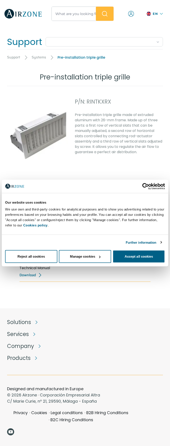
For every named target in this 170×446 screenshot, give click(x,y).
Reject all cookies (31, 256)
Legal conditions (67, 412)
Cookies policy (35, 225)
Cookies (39, 412)
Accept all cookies (139, 256)
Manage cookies (82, 256)
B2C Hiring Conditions (71, 420)
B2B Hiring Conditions (107, 412)
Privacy (21, 412)
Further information (141, 242)
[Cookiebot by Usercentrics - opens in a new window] (145, 186)
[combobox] (104, 40)
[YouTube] (10, 431)
